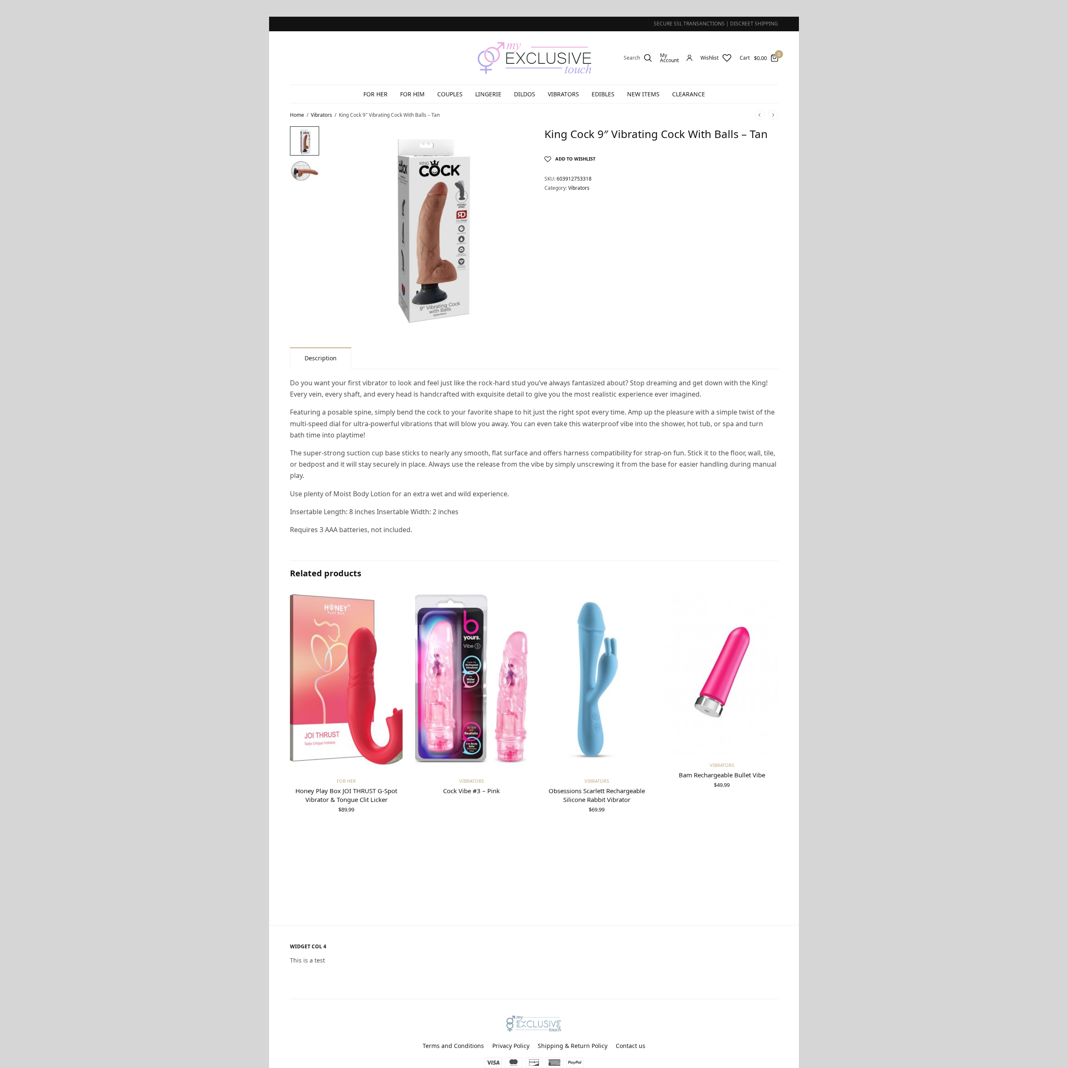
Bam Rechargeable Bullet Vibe (722, 775)
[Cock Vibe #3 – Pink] (471, 680)
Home (297, 114)
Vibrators (563, 94)
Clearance (688, 94)
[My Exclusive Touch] (534, 58)
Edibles (603, 94)
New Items (643, 94)
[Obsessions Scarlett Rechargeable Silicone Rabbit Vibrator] (596, 680)
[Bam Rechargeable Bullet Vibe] (721, 672)
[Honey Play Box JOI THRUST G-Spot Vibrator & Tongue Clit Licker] (346, 680)
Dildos (524, 94)
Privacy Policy (510, 1046)
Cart (745, 57)
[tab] (320, 358)
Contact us (630, 1046)
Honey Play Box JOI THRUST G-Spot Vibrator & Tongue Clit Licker (346, 795)
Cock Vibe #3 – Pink (471, 791)
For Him (412, 94)
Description (321, 358)
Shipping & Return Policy (572, 1046)
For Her (375, 94)
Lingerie (488, 94)
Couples (450, 94)
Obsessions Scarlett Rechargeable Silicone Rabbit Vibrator (597, 795)
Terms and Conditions (453, 1046)
